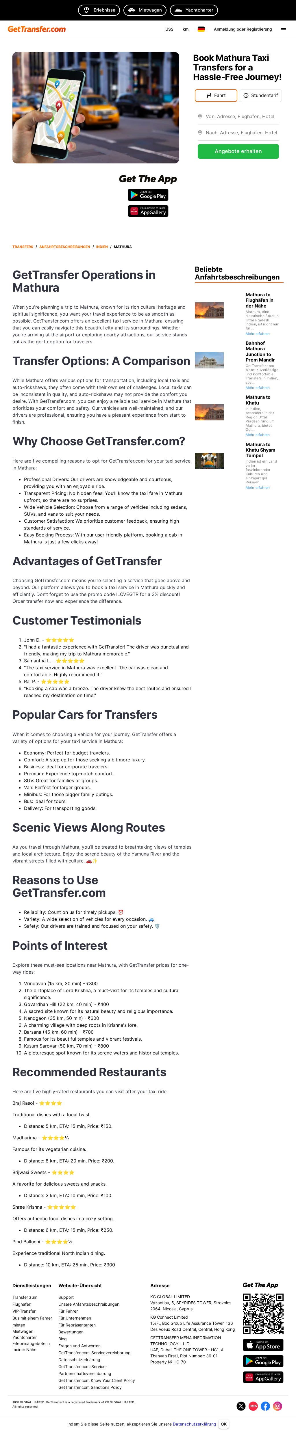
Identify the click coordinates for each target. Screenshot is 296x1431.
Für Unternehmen (74, 1318)
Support (66, 1297)
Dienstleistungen (31, 1285)
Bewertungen (71, 1331)
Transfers (22, 247)
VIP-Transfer (24, 1311)
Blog (62, 1338)
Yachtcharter (24, 1337)
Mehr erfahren (258, 333)
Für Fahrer (68, 1311)
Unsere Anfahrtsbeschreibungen (88, 1304)
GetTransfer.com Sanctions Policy (90, 1387)
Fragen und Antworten (79, 1345)
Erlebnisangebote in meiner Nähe (31, 1346)
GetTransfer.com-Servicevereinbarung (94, 1352)
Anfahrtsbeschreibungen (64, 247)
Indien (102, 247)
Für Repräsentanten (77, 1324)
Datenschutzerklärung (194, 1423)
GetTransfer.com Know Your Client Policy (96, 1380)
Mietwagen (22, 1331)
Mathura (123, 247)
